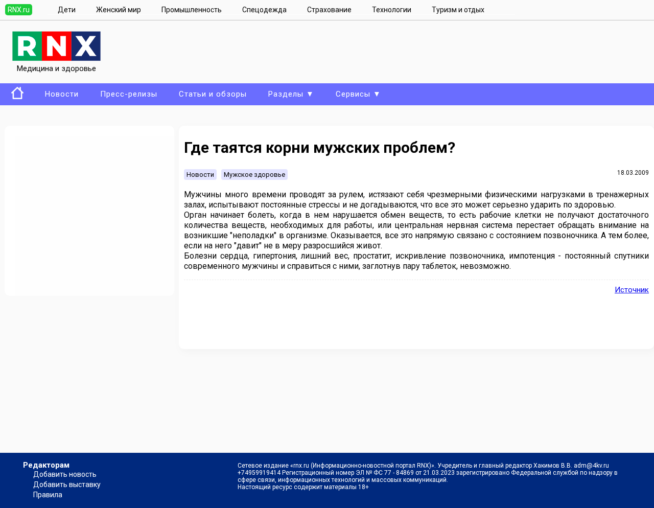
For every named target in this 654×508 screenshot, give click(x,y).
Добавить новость (65, 474)
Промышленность (191, 10)
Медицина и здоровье (56, 68)
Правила (47, 495)
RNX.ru (19, 10)
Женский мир (118, 10)
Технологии (391, 10)
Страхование (329, 10)
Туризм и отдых (458, 10)
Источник (632, 289)
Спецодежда (264, 10)
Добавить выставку (67, 484)
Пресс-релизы (128, 94)
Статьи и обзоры (213, 94)
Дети (67, 10)
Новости (62, 94)
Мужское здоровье (254, 174)
